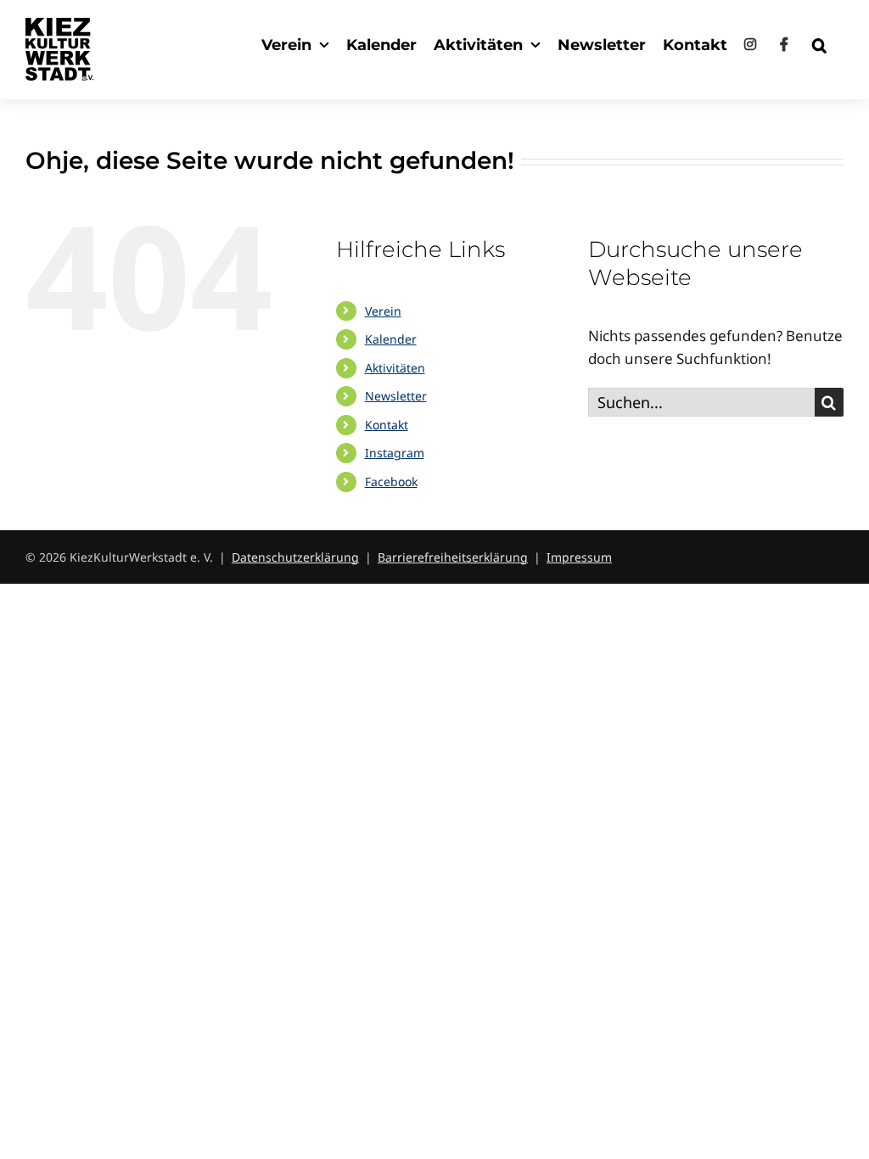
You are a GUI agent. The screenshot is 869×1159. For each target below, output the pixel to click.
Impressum (579, 557)
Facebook (391, 481)
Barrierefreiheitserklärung (453, 557)
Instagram (394, 453)
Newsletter (396, 396)
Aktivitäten (395, 368)
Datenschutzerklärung (295, 557)
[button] (819, 44)
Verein (383, 311)
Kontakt (386, 425)
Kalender (391, 339)
